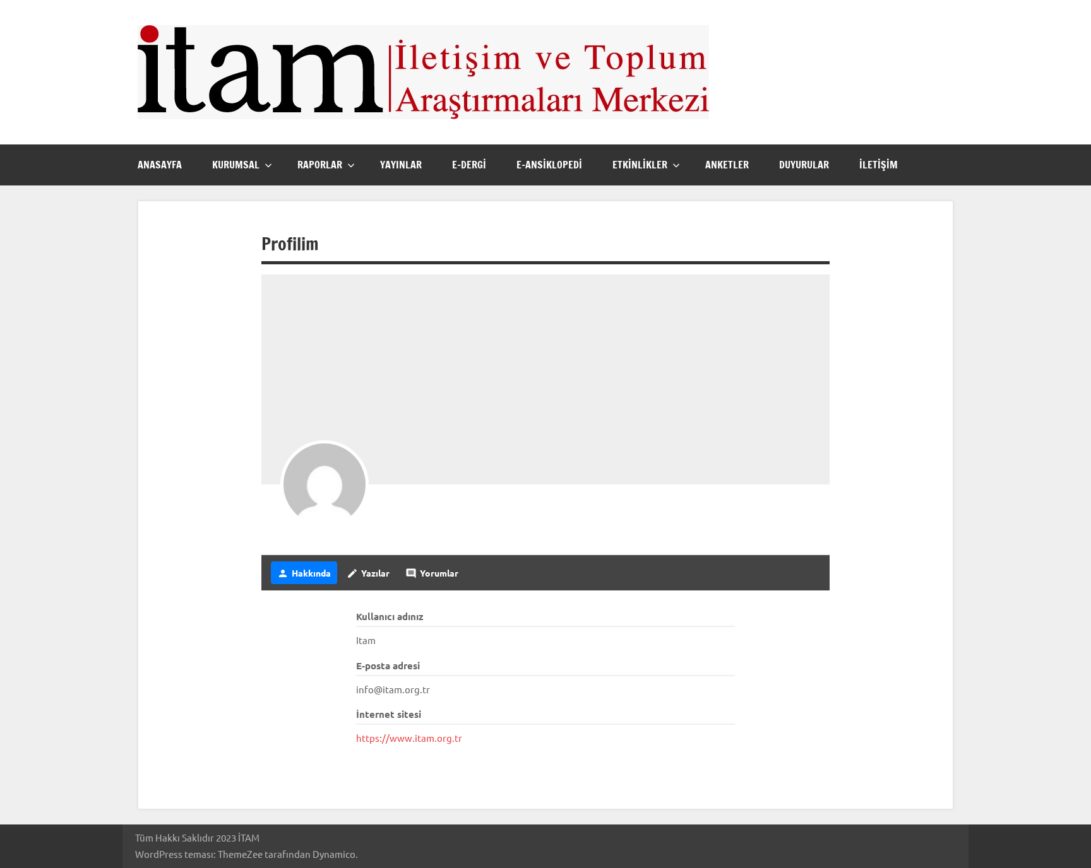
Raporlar (319, 165)
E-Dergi (469, 165)
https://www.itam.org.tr (409, 738)
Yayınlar (401, 165)
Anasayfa (160, 165)
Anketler (727, 165)
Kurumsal (235, 165)
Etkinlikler (639, 165)
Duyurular (804, 165)
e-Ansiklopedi (549, 165)
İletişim (878, 165)
